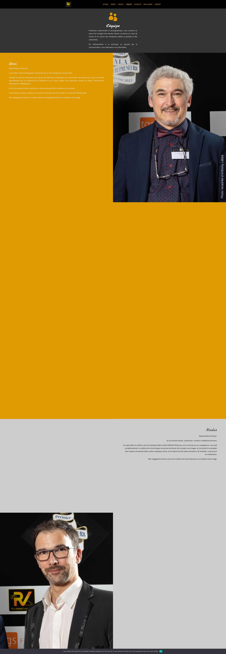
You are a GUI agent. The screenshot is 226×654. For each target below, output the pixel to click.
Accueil (105, 4)
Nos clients (148, 4)
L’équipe (129, 4)
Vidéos (113, 4)
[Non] (224, 651)
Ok (161, 651)
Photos (120, 4)
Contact (158, 4)
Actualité (137, 4)
